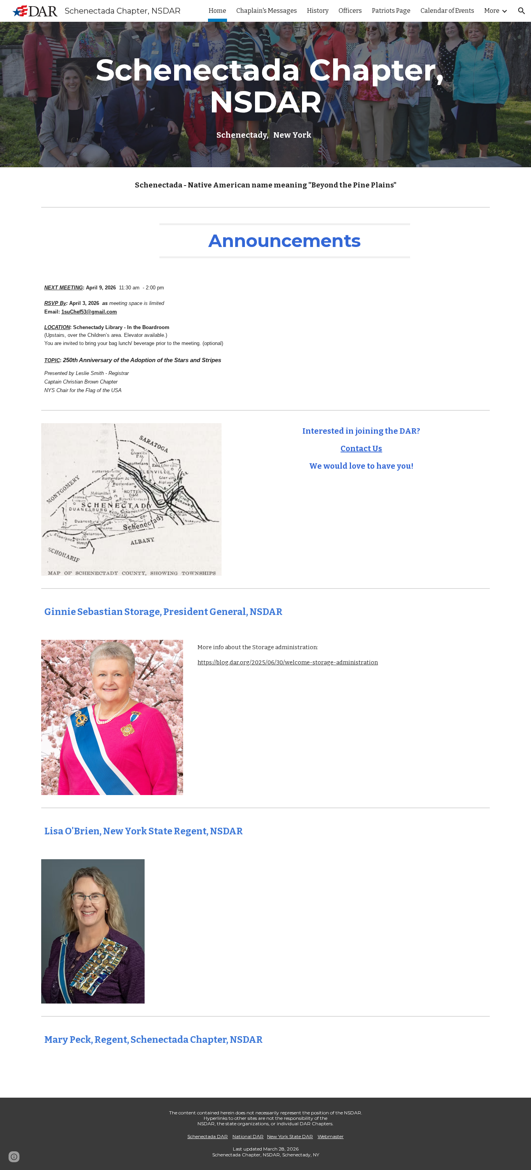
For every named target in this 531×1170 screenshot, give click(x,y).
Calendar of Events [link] (447, 10)
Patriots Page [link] (391, 10)
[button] (521, 11)
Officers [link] (350, 10)
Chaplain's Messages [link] (266, 10)
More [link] (492, 10)
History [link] (317, 10)
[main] (265, 95)
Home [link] (217, 10)
